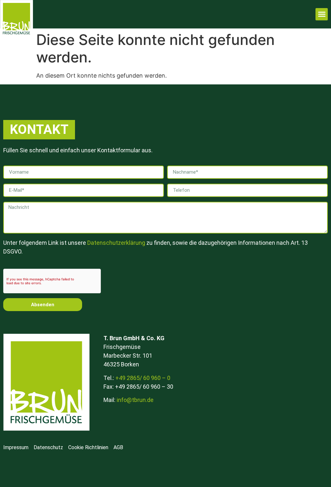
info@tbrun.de (135, 399)
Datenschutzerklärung (116, 242)
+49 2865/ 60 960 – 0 (142, 377)
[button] (321, 14)
